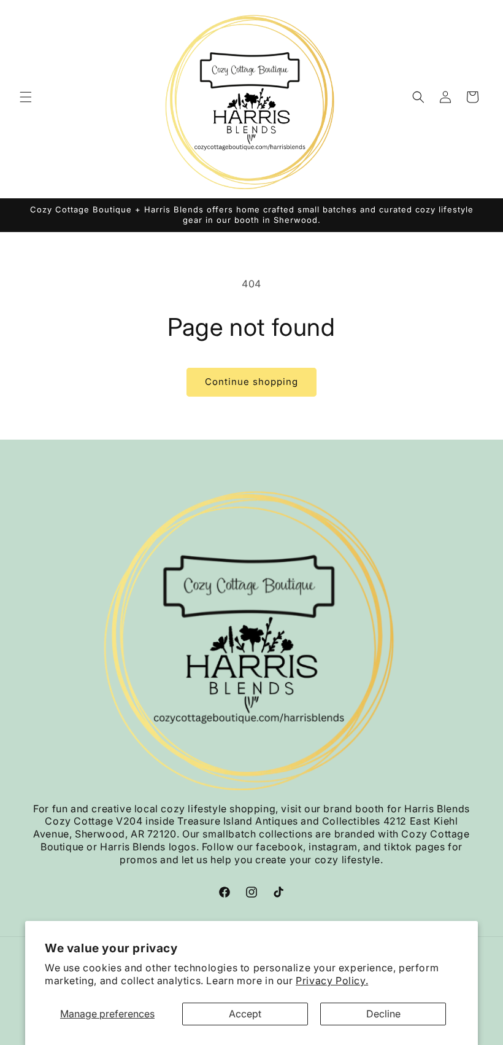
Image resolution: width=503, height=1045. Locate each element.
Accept (245, 1014)
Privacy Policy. (332, 980)
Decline (383, 1014)
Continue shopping (251, 381)
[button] (25, 97)
